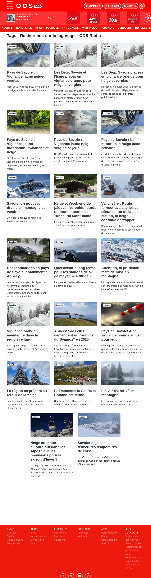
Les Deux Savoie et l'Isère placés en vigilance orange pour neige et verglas (72, 78)
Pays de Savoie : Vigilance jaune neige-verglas (25, 76)
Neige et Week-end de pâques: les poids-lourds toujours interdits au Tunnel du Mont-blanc (75, 209)
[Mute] (49, 18)
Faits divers (70, 28)
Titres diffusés (15, 539)
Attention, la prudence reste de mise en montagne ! (120, 272)
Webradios (89, 28)
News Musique (39, 536)
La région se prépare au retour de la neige (27, 393)
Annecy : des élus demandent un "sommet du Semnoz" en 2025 (74, 335)
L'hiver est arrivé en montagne (117, 393)
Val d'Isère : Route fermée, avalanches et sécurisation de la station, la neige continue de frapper (119, 211)
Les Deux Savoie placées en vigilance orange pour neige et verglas (122, 76)
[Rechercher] (142, 6)
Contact (11, 532)
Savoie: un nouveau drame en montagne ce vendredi (26, 207)
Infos (39, 28)
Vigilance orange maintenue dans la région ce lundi (22, 335)
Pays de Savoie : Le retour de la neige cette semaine (120, 144)
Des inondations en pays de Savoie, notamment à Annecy (28, 272)
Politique (52, 28)
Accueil (7, 28)
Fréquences (13, 543)
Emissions (59, 536)
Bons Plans (24, 28)
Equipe (11, 536)
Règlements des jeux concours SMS (134, 550)
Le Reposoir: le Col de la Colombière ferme (75, 393)
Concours (125, 28)
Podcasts (107, 28)
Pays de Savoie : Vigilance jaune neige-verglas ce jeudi (73, 144)
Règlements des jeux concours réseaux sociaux (134, 540)
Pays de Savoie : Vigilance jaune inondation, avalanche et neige (28, 146)
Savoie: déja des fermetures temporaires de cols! (97, 447)
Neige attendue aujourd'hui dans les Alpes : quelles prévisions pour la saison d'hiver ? (48, 451)
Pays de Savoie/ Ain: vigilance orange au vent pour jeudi (122, 335)
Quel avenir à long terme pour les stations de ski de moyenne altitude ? (75, 272)
